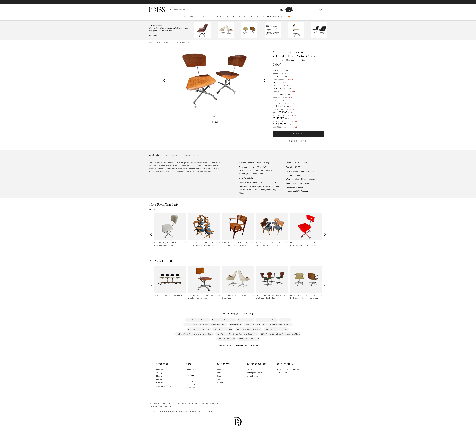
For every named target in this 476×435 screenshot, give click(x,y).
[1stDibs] (157, 9)
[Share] (212, 122)
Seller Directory (192, 387)
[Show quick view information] (184, 242)
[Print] (216, 122)
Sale (290, 16)
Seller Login (190, 384)
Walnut (250, 189)
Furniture (205, 17)
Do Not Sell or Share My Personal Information (206, 403)
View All (152, 209)
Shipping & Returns (191, 155)
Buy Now (298, 133)
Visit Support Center (254, 372)
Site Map (168, 406)
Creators (159, 382)
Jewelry (236, 17)
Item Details (154, 155)
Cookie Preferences (156, 406)
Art (227, 17)
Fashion (260, 17)
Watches (248, 17)
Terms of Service (202, 411)
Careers (219, 376)
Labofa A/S (251, 162)
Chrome (275, 186)
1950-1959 (297, 167)
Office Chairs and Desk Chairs (180, 42)
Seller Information (171, 155)
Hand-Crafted (259, 189)
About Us (220, 369)
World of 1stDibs (276, 17)
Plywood (242, 189)
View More (153, 35)
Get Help (250, 369)
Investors (220, 379)
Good (298, 175)
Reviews (220, 382)
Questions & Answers (164, 386)
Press (219, 372)
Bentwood (267, 186)
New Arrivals (190, 17)
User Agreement (173, 403)
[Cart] (325, 10)
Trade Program (191, 369)
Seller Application (193, 381)
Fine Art (159, 376)
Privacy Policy (185, 403)
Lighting (218, 17)
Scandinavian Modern (254, 182)
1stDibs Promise (252, 376)
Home (151, 42)
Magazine (288, 369)
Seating (166, 42)
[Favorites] (320, 10)
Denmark (304, 162)
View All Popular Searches (238, 345)
